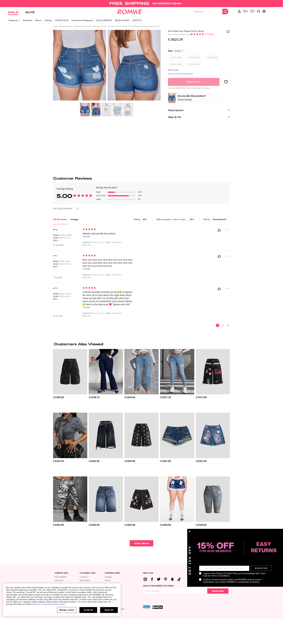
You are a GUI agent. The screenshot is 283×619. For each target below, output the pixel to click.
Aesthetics (27, 20)
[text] (108, 229)
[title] (141, 344)
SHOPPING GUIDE (112, 573)
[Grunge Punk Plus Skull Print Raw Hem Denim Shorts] (141, 435)
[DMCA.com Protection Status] (157, 607)
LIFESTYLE (137, 20)
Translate (86, 237)
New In (38, 20)
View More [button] (141, 543)
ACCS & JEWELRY (104, 20)
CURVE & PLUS (61, 20)
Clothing (48, 20)
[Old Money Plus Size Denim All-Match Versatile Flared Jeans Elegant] (106, 371)
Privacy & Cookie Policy (227, 573)
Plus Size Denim (99, 26)
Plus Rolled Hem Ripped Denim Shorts (186, 31)
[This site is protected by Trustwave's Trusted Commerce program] (146, 607)
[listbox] (239, 11)
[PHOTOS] (107, 65)
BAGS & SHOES (122, 20)
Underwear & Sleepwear (82, 20)
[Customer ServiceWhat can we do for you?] (258, 11)
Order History (85, 580)
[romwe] (129, 11)
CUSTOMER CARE (87, 573)
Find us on (148, 573)
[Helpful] (219, 230)
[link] (141, 3)
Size (174, 50)
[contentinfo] (58, 397)
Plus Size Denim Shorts (117, 26)
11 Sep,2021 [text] (58, 245)
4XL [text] (87, 316)
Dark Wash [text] (113, 242)
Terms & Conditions (220, 576)
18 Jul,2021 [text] (58, 316)
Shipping (108, 577)
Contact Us (84, 577)
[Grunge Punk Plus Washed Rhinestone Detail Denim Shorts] (106, 499)
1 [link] (217, 325)
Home (55, 26)
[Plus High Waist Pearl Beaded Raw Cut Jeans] (141, 371)
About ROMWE (61, 577)
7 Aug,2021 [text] (58, 278)
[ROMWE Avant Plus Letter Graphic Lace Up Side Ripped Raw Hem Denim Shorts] (213, 371)
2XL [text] (87, 245)
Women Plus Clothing (82, 26)
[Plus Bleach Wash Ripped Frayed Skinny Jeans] (177, 371)
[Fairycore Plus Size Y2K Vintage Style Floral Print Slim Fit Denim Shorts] (213, 499)
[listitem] (70, 379)
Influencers (59, 580)
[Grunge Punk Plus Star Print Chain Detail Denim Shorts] (70, 371)
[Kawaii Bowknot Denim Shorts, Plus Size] (177, 499)
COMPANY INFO (61, 573)
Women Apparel (66, 26)
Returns (108, 580)
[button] (226, 82)
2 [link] (222, 325)
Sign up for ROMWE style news (158, 586)
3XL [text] (87, 277)
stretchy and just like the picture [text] (99, 233)
